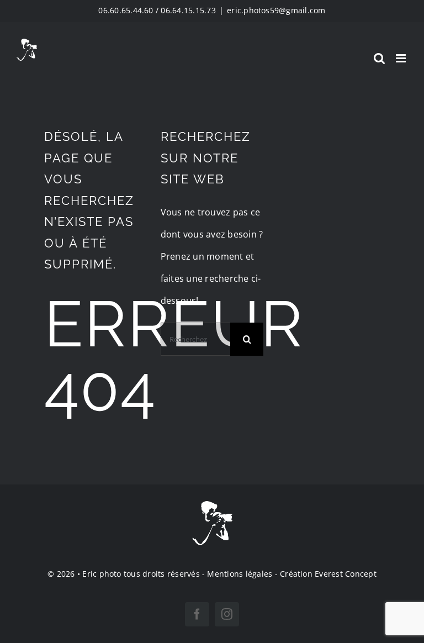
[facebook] (197, 614)
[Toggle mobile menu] (401, 58)
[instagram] (227, 614)
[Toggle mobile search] (379, 58)
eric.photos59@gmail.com (276, 10)
